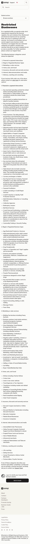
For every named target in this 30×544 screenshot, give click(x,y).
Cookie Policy (4, 525)
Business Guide (5, 505)
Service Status (5, 527)
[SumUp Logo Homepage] (5, 2)
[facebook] (2, 530)
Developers (4, 500)
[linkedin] (12, 530)
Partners (3, 498)
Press (3, 509)
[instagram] (7, 530)
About (3, 493)
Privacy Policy (4, 520)
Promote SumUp (6, 502)
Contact (3, 495)
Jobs (2, 507)
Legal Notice (4, 517)
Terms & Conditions (6, 522)
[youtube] (9, 530)
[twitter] (4, 530)
